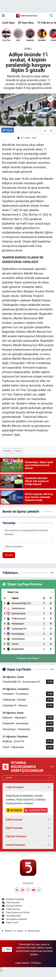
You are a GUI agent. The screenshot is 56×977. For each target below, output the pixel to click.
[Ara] (51, 16)
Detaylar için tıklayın (28, 658)
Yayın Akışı (27, 22)
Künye (20, 930)
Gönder (9, 554)
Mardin (7, 451)
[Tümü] (52, 572)
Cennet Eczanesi (15, 844)
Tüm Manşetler (13, 915)
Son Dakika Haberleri (16, 919)
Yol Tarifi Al (16, 810)
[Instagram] (28, 890)
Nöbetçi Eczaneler (15, 899)
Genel (28, 48)
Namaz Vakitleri (14, 905)
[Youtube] (33, 890)
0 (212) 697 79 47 (37, 810)
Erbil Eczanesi (14, 819)
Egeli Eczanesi (14, 827)
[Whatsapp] (39, 890)
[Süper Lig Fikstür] (52, 669)
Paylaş (9, 130)
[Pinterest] (22, 890)
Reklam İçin (34, 930)
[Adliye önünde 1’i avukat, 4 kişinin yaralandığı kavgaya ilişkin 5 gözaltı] (28, 110)
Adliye (18, 451)
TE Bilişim (36, 963)
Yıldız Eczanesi (15, 787)
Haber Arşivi (12, 922)
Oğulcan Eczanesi (16, 836)
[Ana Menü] (3, 15)
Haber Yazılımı (22, 963)
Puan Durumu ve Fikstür (18, 912)
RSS (8, 949)
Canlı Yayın (8, 22)
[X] (16, 890)
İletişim (8, 930)
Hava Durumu (13, 902)
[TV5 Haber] (26, 15)
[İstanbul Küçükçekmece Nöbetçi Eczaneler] (52, 766)
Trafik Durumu (13, 909)
